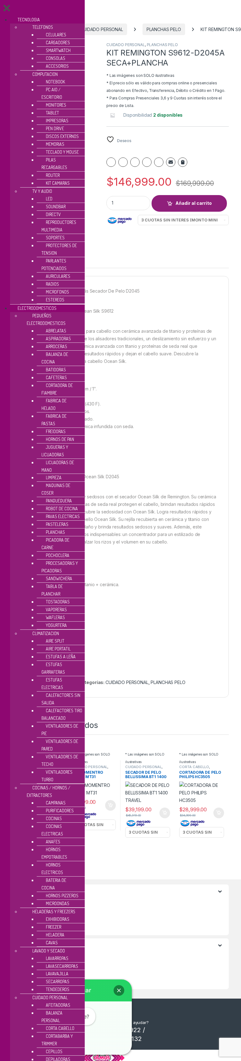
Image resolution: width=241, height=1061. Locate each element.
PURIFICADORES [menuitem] (60, 810)
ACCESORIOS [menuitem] (57, 66)
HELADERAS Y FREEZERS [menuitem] (53, 911)
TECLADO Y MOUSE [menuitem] (62, 152)
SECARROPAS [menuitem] (57, 981)
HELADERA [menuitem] (55, 934)
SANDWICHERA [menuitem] (59, 578)
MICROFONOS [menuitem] (57, 291)
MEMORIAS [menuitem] (55, 144)
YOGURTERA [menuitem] (56, 625)
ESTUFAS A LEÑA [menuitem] (61, 656)
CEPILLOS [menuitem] (54, 1051)
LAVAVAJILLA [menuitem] (57, 973)
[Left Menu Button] (6, 9)
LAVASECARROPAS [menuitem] (62, 966)
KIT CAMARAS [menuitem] (58, 183)
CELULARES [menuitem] (56, 34)
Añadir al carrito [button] (109, 805)
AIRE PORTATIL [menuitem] (58, 648)
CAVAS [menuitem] (52, 942)
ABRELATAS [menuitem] (56, 330)
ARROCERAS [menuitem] (56, 346)
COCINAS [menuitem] (54, 818)
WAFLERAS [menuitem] (55, 617)
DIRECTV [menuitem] (53, 214)
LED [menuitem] (49, 198)
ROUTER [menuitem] (53, 175)
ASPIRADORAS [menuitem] (58, 338)
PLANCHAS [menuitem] (55, 532)
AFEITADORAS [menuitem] (58, 1005)
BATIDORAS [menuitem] (56, 369)
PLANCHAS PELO (164, 29)
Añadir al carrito (193, 203)
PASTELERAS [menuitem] (57, 524)
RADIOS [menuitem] (52, 284)
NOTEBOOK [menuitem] (55, 81)
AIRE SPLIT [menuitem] (55, 641)
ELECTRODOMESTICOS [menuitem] (37, 308)
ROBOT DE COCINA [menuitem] (62, 508)
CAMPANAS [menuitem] (56, 802)
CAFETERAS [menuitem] (56, 377)
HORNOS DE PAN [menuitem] (60, 439)
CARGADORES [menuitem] (58, 42)
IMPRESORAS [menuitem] (57, 120)
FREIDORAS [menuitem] (56, 431)
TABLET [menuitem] (52, 112)
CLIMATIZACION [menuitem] (45, 633)
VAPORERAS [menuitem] (56, 609)
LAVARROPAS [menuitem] (57, 958)
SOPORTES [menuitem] (55, 237)
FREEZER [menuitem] (53, 927)
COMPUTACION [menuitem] (45, 74)
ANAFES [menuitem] (53, 841)
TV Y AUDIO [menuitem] (42, 191)
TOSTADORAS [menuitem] (58, 601)
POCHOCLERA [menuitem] (57, 555)
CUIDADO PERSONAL (101, 29)
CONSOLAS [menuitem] (55, 58)
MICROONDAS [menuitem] (57, 903)
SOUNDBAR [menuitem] (56, 206)
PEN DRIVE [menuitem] (55, 128)
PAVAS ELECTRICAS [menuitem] (63, 516)
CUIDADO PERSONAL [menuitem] (50, 997)
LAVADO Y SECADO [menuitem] (48, 950)
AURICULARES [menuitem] (58, 276)
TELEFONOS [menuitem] (42, 27)
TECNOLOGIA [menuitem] (29, 19)
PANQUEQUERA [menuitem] (59, 500)
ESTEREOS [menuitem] (55, 299)
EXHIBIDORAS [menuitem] (57, 919)
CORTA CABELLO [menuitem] (60, 1028)
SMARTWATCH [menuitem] (58, 50)
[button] (119, 990)
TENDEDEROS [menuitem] (57, 989)
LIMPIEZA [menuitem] (54, 477)
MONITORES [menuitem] (56, 105)
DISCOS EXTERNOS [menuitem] (62, 136)
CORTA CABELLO (194, 767)
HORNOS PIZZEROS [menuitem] (62, 895)
